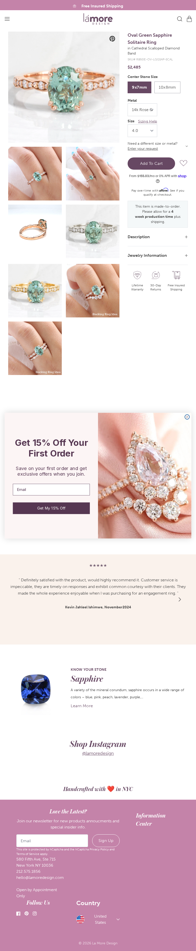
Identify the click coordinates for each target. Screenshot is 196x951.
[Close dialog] (187, 416)
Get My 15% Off (51, 508)
